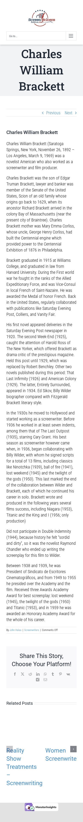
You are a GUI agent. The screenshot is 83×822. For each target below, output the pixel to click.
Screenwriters (31, 630)
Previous (53, 112)
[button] (9, 749)
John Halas (15, 630)
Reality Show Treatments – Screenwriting (24, 767)
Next (68, 112)
